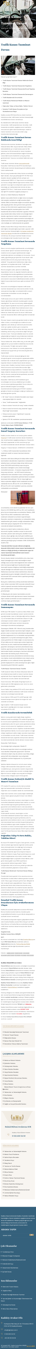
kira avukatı (4, 955)
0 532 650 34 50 (9, 1334)
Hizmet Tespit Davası (11, 1035)
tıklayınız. (28, 1004)
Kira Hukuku (18, 955)
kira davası (24, 955)
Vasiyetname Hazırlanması (10, 1268)
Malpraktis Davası (10, 1038)
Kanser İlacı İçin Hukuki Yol (13, 1041)
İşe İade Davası (6, 1272)
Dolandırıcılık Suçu (7, 1264)
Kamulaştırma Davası (9, 1305)
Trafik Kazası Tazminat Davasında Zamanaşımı (18, 94)
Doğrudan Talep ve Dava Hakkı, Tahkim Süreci (18, 106)
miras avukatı (30, 955)
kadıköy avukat (10, 953)
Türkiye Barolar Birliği (23, 944)
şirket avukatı (10, 955)
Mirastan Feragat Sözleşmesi (11, 1256)
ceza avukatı (26, 953)
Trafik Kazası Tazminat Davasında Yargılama (17, 86)
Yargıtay (4, 438)
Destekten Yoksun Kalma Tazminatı (16, 1044)
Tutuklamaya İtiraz (8, 1252)
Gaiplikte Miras (7, 1291)
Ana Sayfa (4, 28)
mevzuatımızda (24, 163)
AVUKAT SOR (24, 1009)
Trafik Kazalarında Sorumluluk (12, 97)
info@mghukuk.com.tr (11, 1330)
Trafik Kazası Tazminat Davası (21, 28)
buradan (19, 1014)
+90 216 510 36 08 (10, 1338)
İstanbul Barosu (28, 939)
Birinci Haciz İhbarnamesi (10, 1309)
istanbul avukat (19, 953)
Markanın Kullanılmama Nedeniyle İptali (14, 1260)
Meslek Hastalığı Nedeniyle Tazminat (16, 1032)
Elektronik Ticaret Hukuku (10, 1287)
